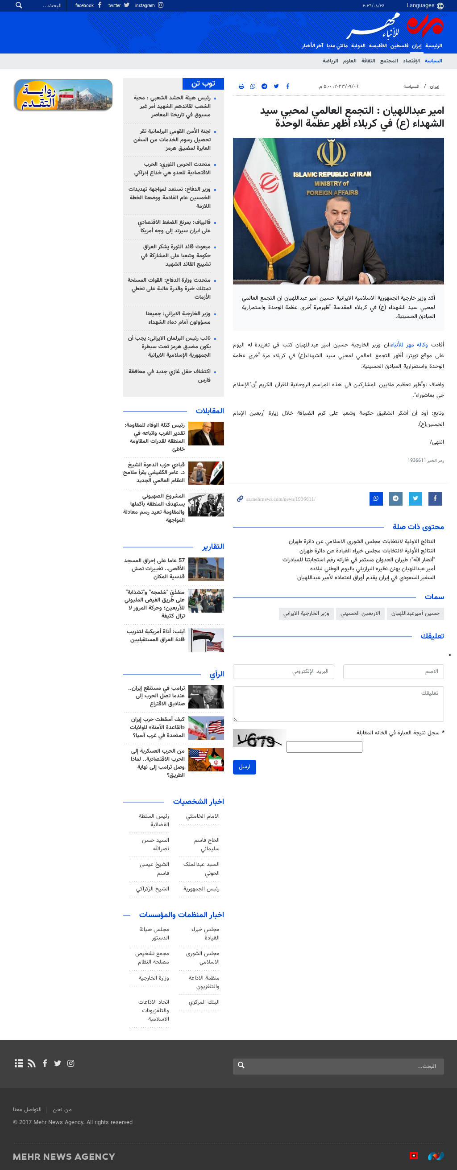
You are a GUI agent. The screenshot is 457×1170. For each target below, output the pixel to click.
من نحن (62, 1109)
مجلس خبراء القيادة (205, 934)
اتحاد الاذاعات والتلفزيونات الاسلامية (153, 1011)
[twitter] (57, 1064)
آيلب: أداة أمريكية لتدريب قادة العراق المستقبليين (156, 635)
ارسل (244, 766)
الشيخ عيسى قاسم (154, 869)
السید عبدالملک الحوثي (201, 869)
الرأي (217, 674)
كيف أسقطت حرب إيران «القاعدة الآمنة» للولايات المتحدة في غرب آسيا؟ (157, 727)
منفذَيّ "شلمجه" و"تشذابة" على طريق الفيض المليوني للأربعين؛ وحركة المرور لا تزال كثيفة (155, 604)
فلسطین (399, 46)
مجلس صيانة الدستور (154, 934)
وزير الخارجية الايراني (306, 613)
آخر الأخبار (312, 46)
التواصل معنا (27, 1109)
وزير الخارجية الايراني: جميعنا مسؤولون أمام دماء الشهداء (178, 318)
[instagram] (70, 1064)
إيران (417, 46)
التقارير (213, 547)
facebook (85, 6)
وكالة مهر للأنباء (409, 345)
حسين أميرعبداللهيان (415, 613)
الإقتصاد (411, 61)
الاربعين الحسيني (360, 613)
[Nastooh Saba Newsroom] (431, 1156)
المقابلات (210, 411)
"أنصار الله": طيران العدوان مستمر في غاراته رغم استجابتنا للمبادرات (359, 560)
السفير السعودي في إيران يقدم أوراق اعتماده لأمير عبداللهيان (366, 577)
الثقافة (368, 61)
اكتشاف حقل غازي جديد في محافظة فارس (170, 376)
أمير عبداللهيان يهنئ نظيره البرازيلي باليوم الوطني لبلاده (372, 568)
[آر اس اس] (31, 1064)
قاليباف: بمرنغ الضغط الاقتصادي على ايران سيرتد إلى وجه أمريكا (174, 226)
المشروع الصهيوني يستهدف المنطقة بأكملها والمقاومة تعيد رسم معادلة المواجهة (154, 508)
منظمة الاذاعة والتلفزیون (204, 982)
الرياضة (330, 61)
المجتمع (389, 61)
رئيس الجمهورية (201, 889)
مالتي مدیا (337, 46)
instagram (145, 6)
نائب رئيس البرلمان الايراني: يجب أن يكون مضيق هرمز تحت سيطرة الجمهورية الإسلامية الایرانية (169, 347)
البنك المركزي (204, 1002)
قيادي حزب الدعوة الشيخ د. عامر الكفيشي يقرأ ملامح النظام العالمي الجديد (154, 473)
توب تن (203, 84)
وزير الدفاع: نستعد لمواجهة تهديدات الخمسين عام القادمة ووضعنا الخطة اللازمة (170, 198)
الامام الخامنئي (203, 816)
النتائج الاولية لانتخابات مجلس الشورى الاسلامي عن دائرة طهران (362, 541)
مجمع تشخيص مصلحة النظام (152, 958)
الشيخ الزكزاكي (152, 889)
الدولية (358, 46)
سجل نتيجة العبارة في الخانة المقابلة (400, 733)
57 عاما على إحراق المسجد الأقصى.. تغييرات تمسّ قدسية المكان (154, 568)
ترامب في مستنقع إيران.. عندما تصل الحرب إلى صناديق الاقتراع (156, 696)
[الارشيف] (18, 1064)
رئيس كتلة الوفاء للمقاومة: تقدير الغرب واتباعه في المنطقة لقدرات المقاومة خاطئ (155, 437)
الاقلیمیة (378, 46)
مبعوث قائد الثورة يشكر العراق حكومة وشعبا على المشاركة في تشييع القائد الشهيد (176, 255)
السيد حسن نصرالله (155, 844)
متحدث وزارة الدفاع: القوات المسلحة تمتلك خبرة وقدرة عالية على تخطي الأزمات (169, 289)
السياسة (433, 61)
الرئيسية (433, 46)
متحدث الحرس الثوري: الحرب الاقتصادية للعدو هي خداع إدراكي (172, 168)
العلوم (350, 61)
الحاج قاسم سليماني (207, 844)
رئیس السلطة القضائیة (154, 820)
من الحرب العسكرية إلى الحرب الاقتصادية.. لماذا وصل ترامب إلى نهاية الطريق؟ (158, 763)
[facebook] (44, 1064)
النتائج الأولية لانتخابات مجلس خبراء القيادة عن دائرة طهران (367, 551)
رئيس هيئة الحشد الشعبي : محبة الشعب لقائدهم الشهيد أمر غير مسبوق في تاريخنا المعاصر (172, 106)
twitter (115, 6)
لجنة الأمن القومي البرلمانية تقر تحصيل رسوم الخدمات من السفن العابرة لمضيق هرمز (172, 140)
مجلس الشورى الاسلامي (203, 958)
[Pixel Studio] (409, 1156)
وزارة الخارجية (154, 978)
